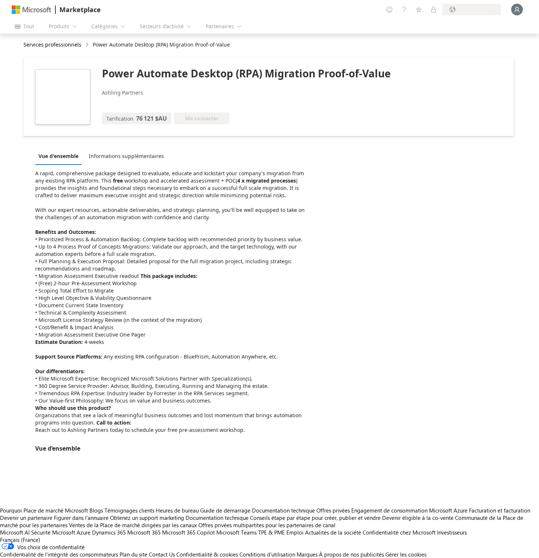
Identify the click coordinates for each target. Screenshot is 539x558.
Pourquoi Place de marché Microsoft (44, 510)
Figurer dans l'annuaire (81, 517)
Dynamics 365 (109, 532)
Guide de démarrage (225, 510)
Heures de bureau (177, 510)
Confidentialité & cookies (207, 554)
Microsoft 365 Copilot (188, 532)
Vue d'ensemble (58, 156)
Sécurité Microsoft (53, 532)
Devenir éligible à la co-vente (418, 517)
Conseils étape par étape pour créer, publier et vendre (315, 517)
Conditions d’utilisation (267, 554)
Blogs (96, 510)
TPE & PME (271, 532)
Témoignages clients (129, 510)
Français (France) (20, 539)
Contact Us (162, 554)
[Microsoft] (31, 9)
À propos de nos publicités (351, 554)
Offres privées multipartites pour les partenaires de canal (267, 525)
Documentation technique (283, 510)
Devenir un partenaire (26, 517)
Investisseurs (452, 532)
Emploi (295, 532)
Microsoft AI (15, 532)
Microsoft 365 (144, 532)
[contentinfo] (88, 45)
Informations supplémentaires (126, 156)
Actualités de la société (333, 532)
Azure (84, 532)
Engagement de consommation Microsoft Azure (410, 510)
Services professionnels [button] (52, 44)
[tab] (60, 156)
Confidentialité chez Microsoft (399, 532)
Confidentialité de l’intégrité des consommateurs (59, 554)
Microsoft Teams (236, 532)
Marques (307, 554)
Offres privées (333, 510)
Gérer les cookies (405, 554)
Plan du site (133, 554)
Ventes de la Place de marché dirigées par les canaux (133, 525)
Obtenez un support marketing (147, 517)
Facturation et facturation (499, 510)
